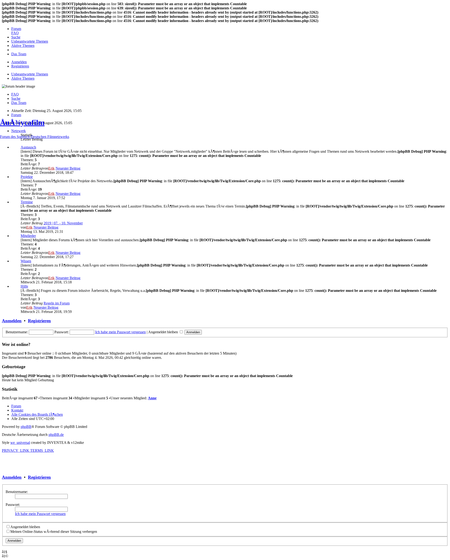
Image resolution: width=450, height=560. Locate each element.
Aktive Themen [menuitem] (22, 78)
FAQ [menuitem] (15, 94)
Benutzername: (17, 492)
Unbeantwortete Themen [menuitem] (29, 74)
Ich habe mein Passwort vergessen (40, 514)
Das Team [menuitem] (18, 103)
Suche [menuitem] (15, 98)
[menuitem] (16, 29)
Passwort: (13, 505)
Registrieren (39, 477)
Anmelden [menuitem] (19, 62)
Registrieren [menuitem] (20, 66)
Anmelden (12, 477)
